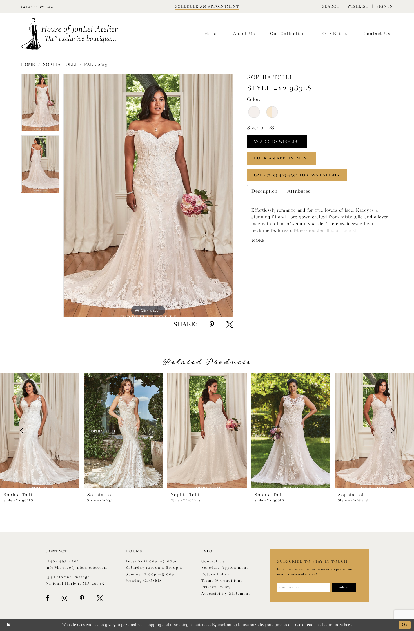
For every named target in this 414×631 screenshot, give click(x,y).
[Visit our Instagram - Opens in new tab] (64, 598)
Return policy (215, 574)
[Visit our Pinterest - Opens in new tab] (82, 598)
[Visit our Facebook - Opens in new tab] (47, 598)
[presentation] (39, 430)
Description (264, 191)
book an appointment (282, 158)
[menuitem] (331, 6)
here (347, 625)
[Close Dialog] (8, 625)
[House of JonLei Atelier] (69, 34)
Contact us (213, 561)
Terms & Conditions (221, 581)
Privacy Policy (216, 587)
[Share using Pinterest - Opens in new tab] (212, 324)
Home (28, 64)
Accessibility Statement (225, 594)
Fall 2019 (96, 64)
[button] (331, 6)
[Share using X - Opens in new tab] (229, 324)
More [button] (258, 240)
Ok (405, 625)
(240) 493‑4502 (62, 561)
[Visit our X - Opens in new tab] (100, 598)
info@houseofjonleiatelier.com (77, 568)
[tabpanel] (40, 104)
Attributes (298, 191)
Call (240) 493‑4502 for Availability (297, 175)
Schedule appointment (224, 568)
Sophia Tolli (60, 64)
